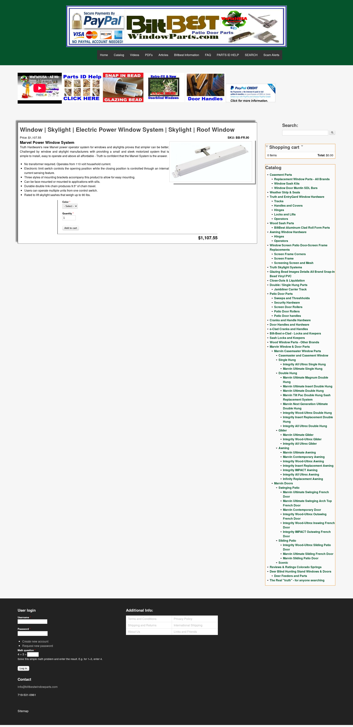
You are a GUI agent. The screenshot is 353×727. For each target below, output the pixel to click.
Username (24, 617)
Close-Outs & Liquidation (287, 280)
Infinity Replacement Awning (303, 479)
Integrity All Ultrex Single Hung (304, 364)
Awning (284, 448)
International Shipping (188, 625)
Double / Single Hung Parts (288, 285)
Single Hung (287, 360)
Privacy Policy (183, 619)
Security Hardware (287, 302)
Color (66, 202)
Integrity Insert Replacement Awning (308, 465)
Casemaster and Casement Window (303, 355)
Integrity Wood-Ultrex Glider (302, 439)
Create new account (35, 641)
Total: (321, 155)
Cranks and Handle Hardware (290, 320)
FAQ (208, 55)
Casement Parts (281, 174)
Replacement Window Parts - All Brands (302, 179)
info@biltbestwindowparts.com (38, 687)
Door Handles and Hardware (289, 324)
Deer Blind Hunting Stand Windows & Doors (300, 571)
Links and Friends (185, 631)
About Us (134, 631)
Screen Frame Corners (290, 254)
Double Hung (288, 373)
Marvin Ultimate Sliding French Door (308, 554)
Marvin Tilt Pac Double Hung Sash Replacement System (307, 397)
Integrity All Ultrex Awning (301, 474)
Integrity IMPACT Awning (300, 470)
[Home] (176, 26)
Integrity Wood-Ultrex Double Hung (307, 413)
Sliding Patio (287, 540)
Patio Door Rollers (287, 311)
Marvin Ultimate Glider (298, 435)
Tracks (279, 201)
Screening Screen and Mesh (293, 263)
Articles (163, 55)
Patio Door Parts (281, 293)
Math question (26, 650)
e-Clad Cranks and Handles (289, 329)
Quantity (68, 213)
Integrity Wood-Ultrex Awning (303, 461)
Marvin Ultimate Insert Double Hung (307, 386)
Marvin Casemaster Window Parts (297, 351)
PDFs (149, 55)
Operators (281, 219)
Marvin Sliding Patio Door (300, 558)
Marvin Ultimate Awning (299, 452)
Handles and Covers (288, 205)
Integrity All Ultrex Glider (300, 443)
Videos (134, 55)
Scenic (283, 562)
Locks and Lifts (285, 214)
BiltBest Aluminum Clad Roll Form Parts (302, 227)
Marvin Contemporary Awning (304, 457)
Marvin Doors (283, 483)
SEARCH (251, 55)
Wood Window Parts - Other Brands (294, 342)
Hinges (279, 210)
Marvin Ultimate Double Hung (303, 390)
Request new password (37, 646)
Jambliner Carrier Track (290, 289)
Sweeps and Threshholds (292, 298)
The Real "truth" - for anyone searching (297, 580)
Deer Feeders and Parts (290, 576)
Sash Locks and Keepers (287, 338)
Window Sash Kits (286, 183)
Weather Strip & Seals (285, 192)
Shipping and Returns (142, 625)
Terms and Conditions (142, 619)
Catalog (119, 55)
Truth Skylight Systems (286, 267)
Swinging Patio (289, 487)
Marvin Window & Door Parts (290, 346)
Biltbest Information (186, 55)
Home (104, 55)
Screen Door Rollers (288, 307)
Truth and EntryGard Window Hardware (297, 197)
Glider (283, 430)
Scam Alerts (271, 55)
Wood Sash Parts (282, 223)
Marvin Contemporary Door (302, 510)
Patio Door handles (287, 316)
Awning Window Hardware (288, 232)
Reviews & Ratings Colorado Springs (296, 567)
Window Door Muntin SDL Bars (296, 188)
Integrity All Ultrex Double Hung (305, 426)
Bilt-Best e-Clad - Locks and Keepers (295, 333)
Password (24, 629)
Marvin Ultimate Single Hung (302, 368)
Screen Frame (284, 258)
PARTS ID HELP (228, 55)
